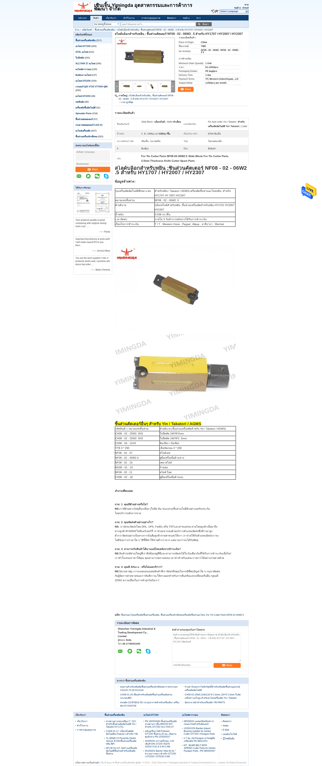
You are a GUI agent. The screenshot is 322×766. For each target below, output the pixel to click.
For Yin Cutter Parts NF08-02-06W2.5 (225, 615)
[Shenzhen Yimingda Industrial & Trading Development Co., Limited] (80, 178)
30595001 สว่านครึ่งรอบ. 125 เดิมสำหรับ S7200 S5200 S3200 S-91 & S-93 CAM (159, 744)
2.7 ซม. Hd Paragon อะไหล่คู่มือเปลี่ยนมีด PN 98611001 (199, 739)
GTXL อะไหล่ (81, 52)
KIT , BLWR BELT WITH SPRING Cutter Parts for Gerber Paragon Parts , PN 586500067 (200, 748)
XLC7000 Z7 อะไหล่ (85, 63)
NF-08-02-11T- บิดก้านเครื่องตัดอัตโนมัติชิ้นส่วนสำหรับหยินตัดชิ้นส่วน (121, 751)
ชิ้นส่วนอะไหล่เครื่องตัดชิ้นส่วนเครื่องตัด (140, 615)
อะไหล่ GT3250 (83, 96)
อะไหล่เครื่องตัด (83, 130)
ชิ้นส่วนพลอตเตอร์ (84, 119)
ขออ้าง (237, 8)
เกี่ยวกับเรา (111, 18)
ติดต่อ (95, 169)
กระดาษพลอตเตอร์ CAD (87, 125)
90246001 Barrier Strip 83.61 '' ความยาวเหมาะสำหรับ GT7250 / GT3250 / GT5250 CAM (160, 754)
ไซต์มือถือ (229, 738)
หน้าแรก (82, 18)
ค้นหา (205, 24)
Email (246, 8)
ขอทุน (225, 725)
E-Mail (226, 730)
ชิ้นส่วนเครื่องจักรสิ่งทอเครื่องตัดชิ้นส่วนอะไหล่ (183, 615)
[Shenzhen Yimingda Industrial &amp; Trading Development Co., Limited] (83, 7)
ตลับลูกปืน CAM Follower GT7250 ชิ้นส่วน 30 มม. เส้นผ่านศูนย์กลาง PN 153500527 (160, 734)
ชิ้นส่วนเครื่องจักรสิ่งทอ (86, 136)
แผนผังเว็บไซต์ (230, 734)
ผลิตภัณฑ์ (87, 30)
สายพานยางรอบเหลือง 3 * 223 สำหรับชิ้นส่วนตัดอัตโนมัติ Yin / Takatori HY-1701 (121, 724)
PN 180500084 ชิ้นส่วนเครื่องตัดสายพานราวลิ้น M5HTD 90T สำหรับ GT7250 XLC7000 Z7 (161, 724)
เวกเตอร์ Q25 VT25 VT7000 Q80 (91, 86)
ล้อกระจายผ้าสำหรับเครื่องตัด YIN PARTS (205, 702)
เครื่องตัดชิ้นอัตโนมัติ (85, 107)
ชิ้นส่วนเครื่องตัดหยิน (105, 30)
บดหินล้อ (79, 102)
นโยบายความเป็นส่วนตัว (87, 762)
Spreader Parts (83, 113)
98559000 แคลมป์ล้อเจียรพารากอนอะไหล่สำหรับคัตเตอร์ (199, 722)
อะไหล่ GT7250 (83, 46)
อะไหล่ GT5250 (83, 81)
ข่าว (198, 18)
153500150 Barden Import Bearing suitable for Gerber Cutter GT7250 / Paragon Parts (199, 731)
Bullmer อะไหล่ (83, 75)
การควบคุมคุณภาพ (150, 18)
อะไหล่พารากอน (83, 69)
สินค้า (96, 18)
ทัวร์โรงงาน (129, 18)
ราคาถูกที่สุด (127, 102)
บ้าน (77, 30)
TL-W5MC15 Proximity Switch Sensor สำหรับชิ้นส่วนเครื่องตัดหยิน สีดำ (121, 741)
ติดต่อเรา (171, 18)
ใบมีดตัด (79, 57)
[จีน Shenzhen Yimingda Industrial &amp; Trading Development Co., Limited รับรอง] (83, 212)
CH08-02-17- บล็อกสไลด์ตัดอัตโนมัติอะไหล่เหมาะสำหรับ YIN (122, 732)
